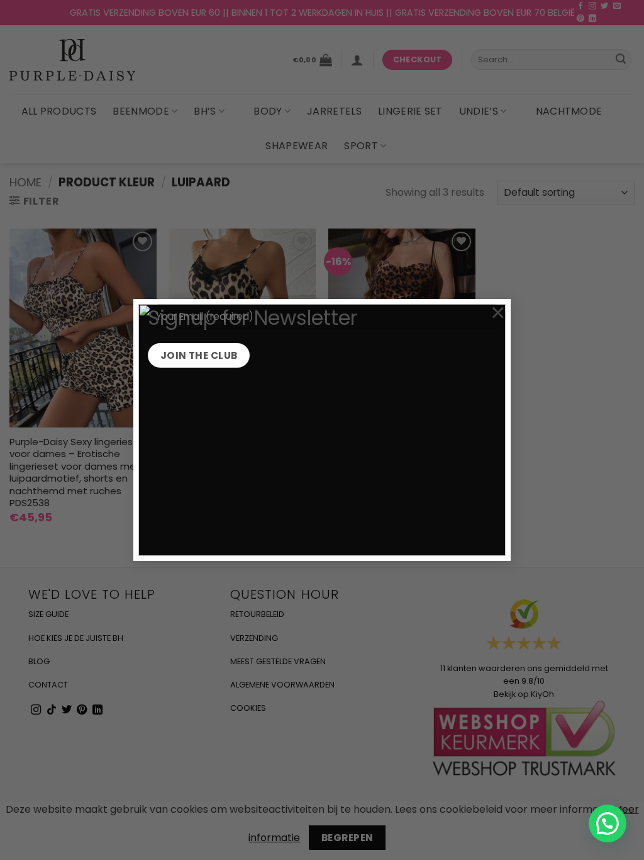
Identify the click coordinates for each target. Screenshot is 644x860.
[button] (607, 823)
